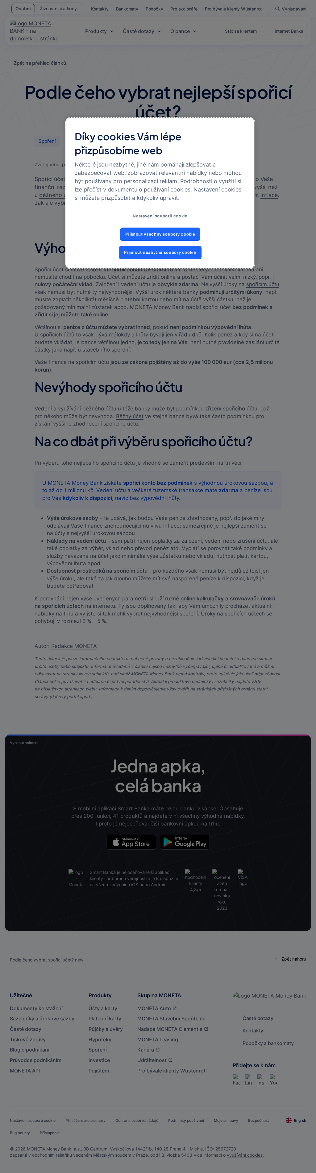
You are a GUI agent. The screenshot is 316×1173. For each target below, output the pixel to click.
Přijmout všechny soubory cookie (160, 234)
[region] (160, 193)
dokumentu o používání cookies (149, 189)
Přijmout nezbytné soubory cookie (160, 252)
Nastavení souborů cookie (160, 216)
